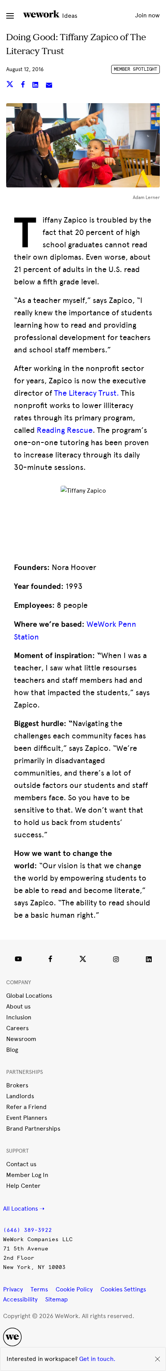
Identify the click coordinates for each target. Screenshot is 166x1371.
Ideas (69, 15)
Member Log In (27, 1175)
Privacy (13, 1289)
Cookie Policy (74, 1289)
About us (18, 1006)
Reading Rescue (65, 430)
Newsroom (21, 1039)
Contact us (21, 1164)
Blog (12, 1049)
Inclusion (18, 1017)
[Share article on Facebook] (23, 85)
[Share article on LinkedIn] (36, 85)
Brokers (17, 1085)
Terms (39, 1289)
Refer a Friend (26, 1107)
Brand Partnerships (33, 1128)
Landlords (20, 1096)
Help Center (23, 1185)
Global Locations (29, 995)
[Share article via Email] (49, 85)
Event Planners (26, 1117)
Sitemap (56, 1299)
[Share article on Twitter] (10, 85)
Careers (17, 1028)
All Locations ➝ (23, 1208)
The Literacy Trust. (86, 393)
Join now (147, 15)
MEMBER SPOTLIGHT (135, 69)
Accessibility (20, 1299)
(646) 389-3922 (27, 1230)
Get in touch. (97, 1358)
